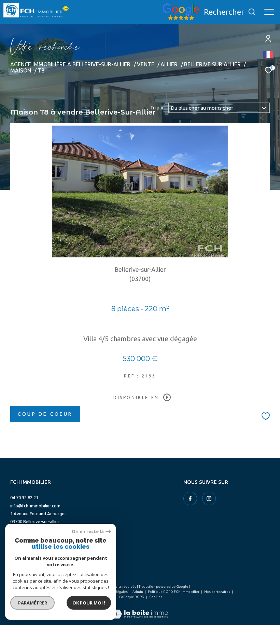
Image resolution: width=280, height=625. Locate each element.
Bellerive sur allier (212, 64)
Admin (138, 592)
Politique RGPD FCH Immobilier (174, 592)
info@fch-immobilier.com (35, 505)
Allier (169, 64)
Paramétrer (32, 603)
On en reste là (88, 531)
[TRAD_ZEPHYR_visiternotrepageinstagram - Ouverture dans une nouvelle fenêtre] (209, 498)
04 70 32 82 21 (24, 497)
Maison (20, 70)
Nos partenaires (217, 592)
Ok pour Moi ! (88, 603)
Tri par (157, 107)
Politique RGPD (131, 597)
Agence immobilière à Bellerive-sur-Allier (70, 64)
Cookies (155, 597)
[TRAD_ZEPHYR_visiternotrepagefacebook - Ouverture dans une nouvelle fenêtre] (190, 498)
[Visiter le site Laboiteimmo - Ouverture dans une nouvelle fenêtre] (140, 609)
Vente (145, 64)
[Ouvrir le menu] (269, 12)
